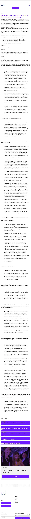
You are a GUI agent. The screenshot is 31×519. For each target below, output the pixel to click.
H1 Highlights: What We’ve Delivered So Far (8, 439)
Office (6, 505)
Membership (16, 498)
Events (16, 499)
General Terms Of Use (4, 514)
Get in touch (15, 8)
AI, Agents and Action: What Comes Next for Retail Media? (10, 443)
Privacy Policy (3, 516)
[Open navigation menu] (29, 6)
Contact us (16, 502)
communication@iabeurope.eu (5, 513)
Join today (15, 476)
